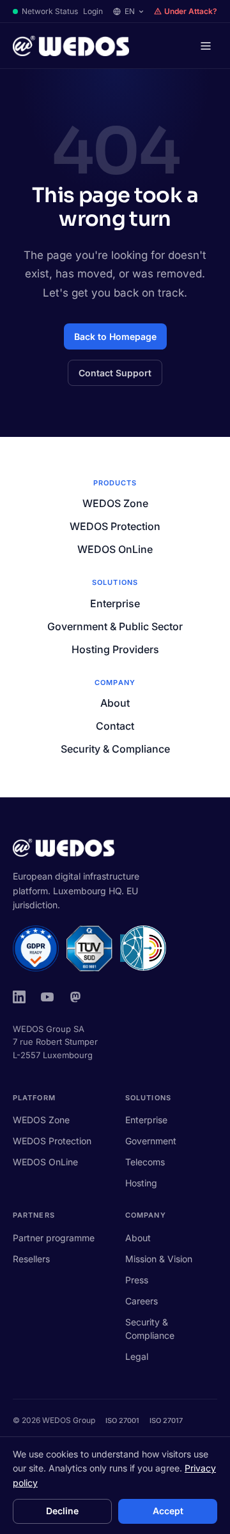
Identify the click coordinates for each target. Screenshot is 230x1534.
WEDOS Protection (115, 526)
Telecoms (145, 1161)
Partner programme (54, 1237)
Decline (62, 1510)
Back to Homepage (115, 336)
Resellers (31, 1258)
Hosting (141, 1182)
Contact (115, 725)
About (115, 703)
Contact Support (115, 372)
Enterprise (115, 603)
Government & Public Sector (115, 626)
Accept (168, 1510)
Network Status (50, 11)
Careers (141, 1300)
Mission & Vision (158, 1258)
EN (130, 11)
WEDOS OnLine (115, 549)
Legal (136, 1356)
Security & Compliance (115, 748)
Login (93, 11)
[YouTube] (47, 997)
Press (136, 1279)
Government (150, 1140)
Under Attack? (190, 11)
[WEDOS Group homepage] (71, 46)
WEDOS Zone (115, 503)
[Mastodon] (75, 997)
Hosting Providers (115, 649)
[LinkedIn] (19, 997)
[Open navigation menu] (205, 45)
